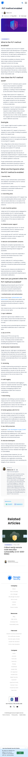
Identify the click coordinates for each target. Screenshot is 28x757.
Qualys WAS (14, 669)
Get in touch (14, 599)
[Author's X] (14, 470)
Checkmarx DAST (14, 687)
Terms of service (6, 715)
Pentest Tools (14, 685)
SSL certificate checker (14, 636)
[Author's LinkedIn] (17, 470)
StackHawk (14, 666)
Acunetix (14, 656)
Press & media (14, 607)
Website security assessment (14, 633)
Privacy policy (15, 715)
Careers (14, 602)
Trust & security (14, 591)
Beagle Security (2, 2)
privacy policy (10, 755)
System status (23, 715)
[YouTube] (17, 707)
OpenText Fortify (14, 682)
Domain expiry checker (14, 639)
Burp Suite (14, 690)
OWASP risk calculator (14, 641)
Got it (20, 753)
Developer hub (14, 622)
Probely (14, 664)
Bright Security (14, 677)
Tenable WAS (14, 674)
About (14, 589)
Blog (14, 616)
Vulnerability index (14, 624)
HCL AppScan (14, 672)
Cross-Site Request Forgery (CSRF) (16, 429)
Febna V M (8, 13)
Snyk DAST (14, 679)
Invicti (14, 653)
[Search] (22, 3)
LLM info (14, 604)
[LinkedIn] (11, 706)
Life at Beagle (14, 594)
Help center (14, 619)
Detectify (14, 661)
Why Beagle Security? (14, 596)
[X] (14, 706)
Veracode (14, 658)
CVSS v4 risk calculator (14, 644)
